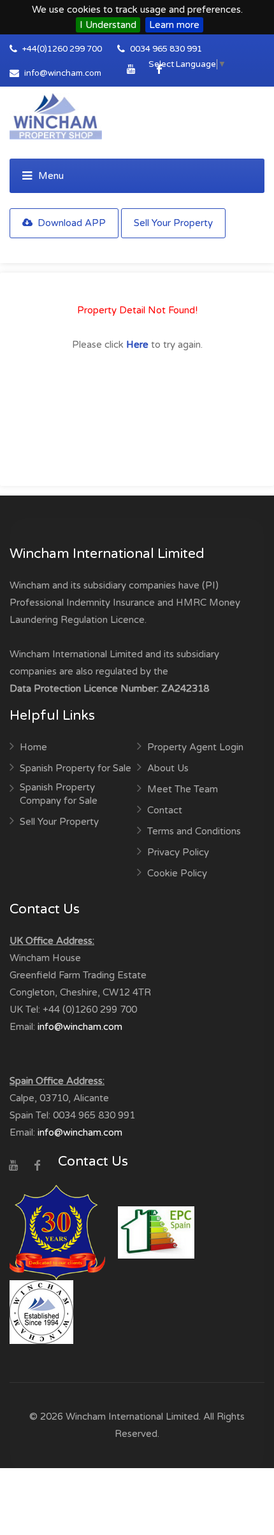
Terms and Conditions (194, 831)
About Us (168, 768)
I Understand (108, 25)
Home (33, 747)
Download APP (70, 223)
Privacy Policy (178, 852)
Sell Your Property (173, 223)
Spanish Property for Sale (75, 768)
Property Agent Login (195, 747)
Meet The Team (182, 789)
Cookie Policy (177, 873)
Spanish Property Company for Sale (58, 794)
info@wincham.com (62, 73)
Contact (164, 810)
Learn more (174, 25)
